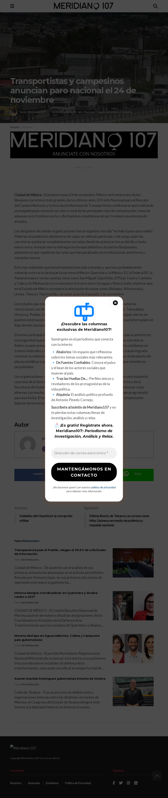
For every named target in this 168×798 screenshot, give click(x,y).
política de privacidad (103, 487)
